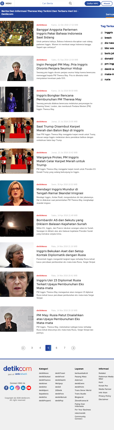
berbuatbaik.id (81, 373)
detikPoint (79, 387)
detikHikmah (61, 397)
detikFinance (44, 380)
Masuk (107, 3)
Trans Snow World (83, 390)
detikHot (43, 387)
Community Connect (80, 417)
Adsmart (79, 380)
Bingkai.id (79, 397)
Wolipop (59, 383)
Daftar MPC (92, 3)
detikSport (43, 390)
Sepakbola (43, 394)
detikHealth (60, 380)
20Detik (58, 390)
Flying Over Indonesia (80, 405)
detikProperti (45, 400)
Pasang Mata (80, 376)
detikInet (43, 383)
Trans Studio (80, 394)
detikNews (44, 373)
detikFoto (59, 394)
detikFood (59, 376)
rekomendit (80, 413)
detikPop (59, 400)
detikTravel (60, 373)
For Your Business (83, 410)
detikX (58, 387)
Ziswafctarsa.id (81, 400)
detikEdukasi (44, 376)
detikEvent (79, 383)
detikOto (43, 397)
